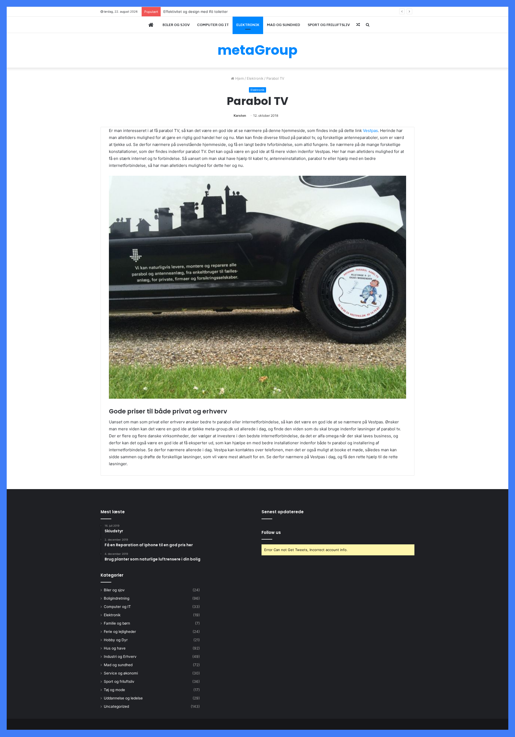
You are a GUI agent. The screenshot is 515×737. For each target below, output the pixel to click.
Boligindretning (116, 598)
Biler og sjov (176, 25)
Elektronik (247, 25)
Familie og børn (117, 623)
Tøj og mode (114, 690)
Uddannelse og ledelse (123, 698)
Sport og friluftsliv (329, 25)
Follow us (271, 532)
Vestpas (370, 130)
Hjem (239, 78)
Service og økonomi (121, 673)
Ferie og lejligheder (120, 631)
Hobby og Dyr (116, 640)
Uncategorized (116, 706)
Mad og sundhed (283, 25)
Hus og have (115, 648)
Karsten (240, 115)
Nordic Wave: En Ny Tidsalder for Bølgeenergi (201, 11)
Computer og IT (213, 25)
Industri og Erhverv (120, 656)
